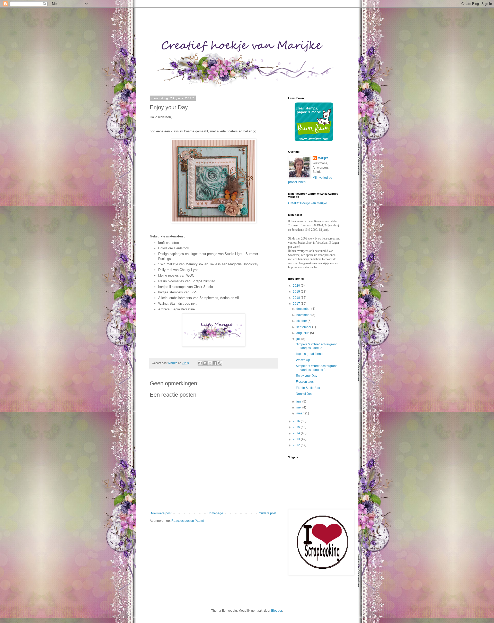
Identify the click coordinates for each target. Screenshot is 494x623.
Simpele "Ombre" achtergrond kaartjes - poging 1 (317, 367)
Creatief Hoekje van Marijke (307, 203)
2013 (297, 439)
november (303, 315)
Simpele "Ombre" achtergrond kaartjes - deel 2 (317, 346)
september (304, 327)
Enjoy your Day (306, 376)
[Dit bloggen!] (205, 363)
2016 (297, 421)
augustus (303, 333)
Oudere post (267, 513)
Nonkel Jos (304, 394)
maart (300, 413)
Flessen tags (305, 381)
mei (299, 407)
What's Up (303, 360)
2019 (297, 291)
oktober (302, 321)
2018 (297, 298)
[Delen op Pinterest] (219, 363)
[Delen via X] (210, 363)
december (303, 309)
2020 (297, 285)
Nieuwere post (161, 513)
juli (298, 339)
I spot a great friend (309, 354)
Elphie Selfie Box (308, 388)
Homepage (215, 513)
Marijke (323, 158)
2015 (297, 427)
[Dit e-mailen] (200, 363)
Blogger (276, 610)
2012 (297, 445)
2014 (297, 433)
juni (299, 401)
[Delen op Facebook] (214, 363)
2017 (297, 303)
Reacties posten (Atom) (187, 521)
